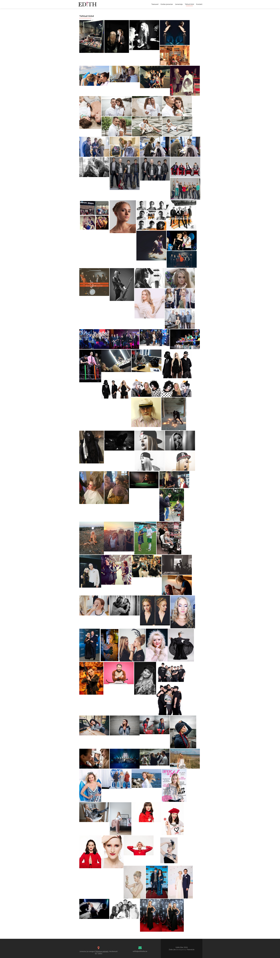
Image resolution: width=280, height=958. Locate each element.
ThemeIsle (190, 949)
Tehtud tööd (189, 4)
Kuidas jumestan (167, 4)
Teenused (154, 4)
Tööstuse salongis (101, 951)
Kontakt (199, 4)
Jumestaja (179, 4)
